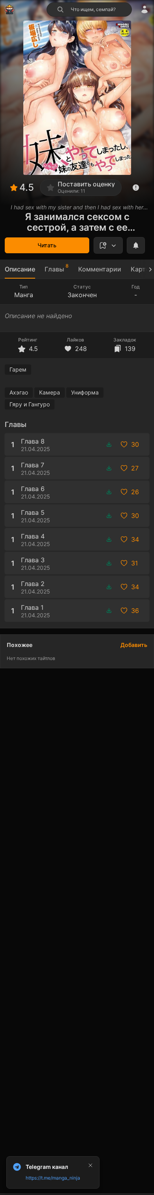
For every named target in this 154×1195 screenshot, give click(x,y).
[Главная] (9, 9)
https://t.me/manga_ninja (53, 1178)
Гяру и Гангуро (29, 404)
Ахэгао (18, 392)
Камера (49, 392)
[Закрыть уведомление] (90, 1165)
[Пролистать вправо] (147, 269)
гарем (17, 369)
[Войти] (144, 9)
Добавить (133, 644)
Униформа (85, 392)
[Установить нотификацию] (136, 245)
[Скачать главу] (109, 444)
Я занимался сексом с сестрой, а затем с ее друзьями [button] (77, 222)
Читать (47, 245)
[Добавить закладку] (108, 245)
